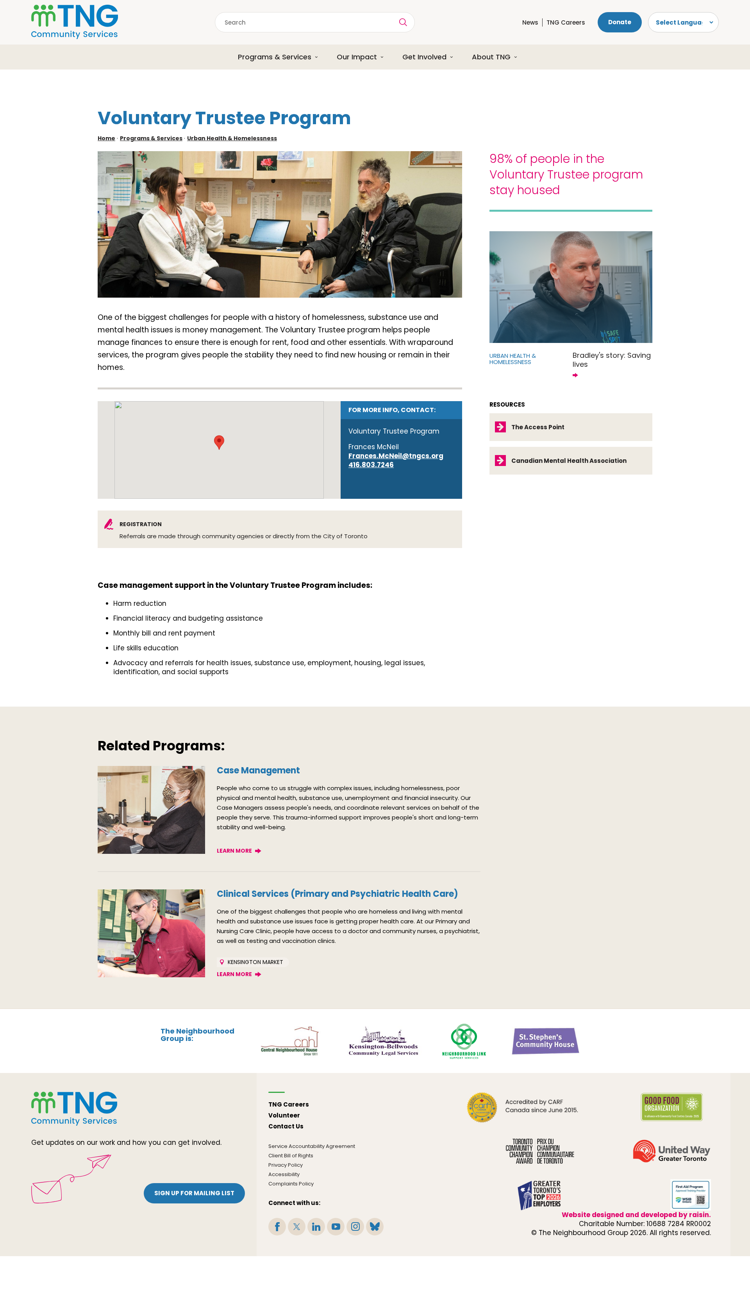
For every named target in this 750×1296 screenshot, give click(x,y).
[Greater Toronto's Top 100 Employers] (540, 1194)
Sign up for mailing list (194, 1193)
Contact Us (286, 1126)
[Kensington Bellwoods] (383, 1040)
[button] (219, 442)
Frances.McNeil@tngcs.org (395, 456)
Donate (619, 22)
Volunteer (284, 1115)
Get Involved (424, 57)
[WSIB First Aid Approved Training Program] (690, 1194)
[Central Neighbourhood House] (289, 1040)
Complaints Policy (291, 1183)
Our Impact (357, 57)
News (530, 22)
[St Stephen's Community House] (545, 1040)
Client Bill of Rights (290, 1155)
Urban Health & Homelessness (232, 138)
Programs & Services (274, 57)
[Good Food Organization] (671, 1107)
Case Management (258, 770)
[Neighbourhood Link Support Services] (464, 1040)
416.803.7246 (371, 464)
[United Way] (671, 1151)
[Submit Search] (403, 22)
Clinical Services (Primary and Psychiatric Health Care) (337, 894)
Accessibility (284, 1174)
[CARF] (522, 1107)
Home (106, 138)
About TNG (491, 57)
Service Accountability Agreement (311, 1146)
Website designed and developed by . (636, 1214)
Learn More (234, 851)
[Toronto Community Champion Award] (540, 1151)
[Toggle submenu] (319, 57)
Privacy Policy (285, 1165)
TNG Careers (565, 22)
